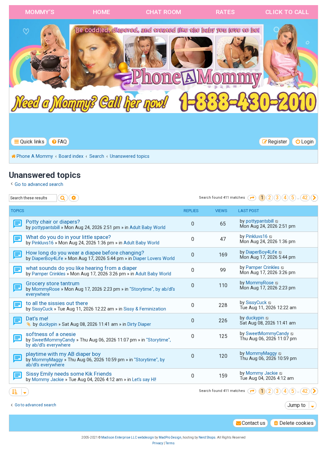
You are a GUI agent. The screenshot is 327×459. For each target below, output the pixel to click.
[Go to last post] (277, 221)
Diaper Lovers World (154, 258)
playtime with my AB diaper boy (63, 354)
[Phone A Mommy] (45, 32)
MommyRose (46, 289)
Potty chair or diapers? (53, 221)
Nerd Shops (207, 437)
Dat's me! (37, 318)
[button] (251, 198)
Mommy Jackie (48, 379)
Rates (225, 12)
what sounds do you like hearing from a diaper (81, 268)
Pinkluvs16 (43, 242)
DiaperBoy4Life (47, 258)
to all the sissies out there (57, 303)
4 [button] (285, 198)
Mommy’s (40, 12)
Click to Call (287, 12)
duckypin (48, 324)
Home (101, 12)
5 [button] (292, 198)
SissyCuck (42, 308)
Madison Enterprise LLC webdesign (127, 437)
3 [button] (277, 198)
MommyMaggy (47, 359)
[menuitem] (59, 141)
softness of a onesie (51, 334)
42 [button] (305, 198)
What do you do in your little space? (68, 237)
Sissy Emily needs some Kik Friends (69, 374)
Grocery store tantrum (53, 283)
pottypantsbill (46, 227)
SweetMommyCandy (53, 339)
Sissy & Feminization (145, 308)
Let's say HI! (144, 379)
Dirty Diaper (139, 324)
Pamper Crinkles (48, 273)
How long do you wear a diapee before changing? (85, 252)
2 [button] (269, 198)
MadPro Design (170, 437)
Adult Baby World (147, 227)
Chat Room (163, 12)
